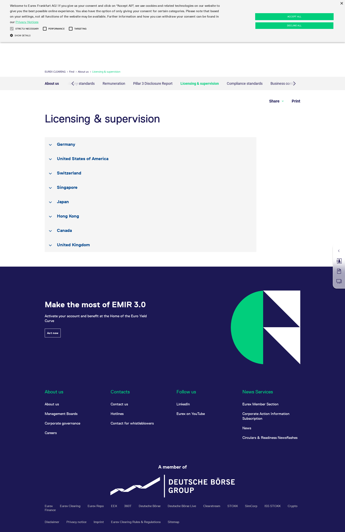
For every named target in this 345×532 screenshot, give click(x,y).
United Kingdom (73, 244)
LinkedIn (183, 404)
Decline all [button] (294, 25)
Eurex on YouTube (190, 414)
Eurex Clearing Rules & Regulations (136, 522)
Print (296, 101)
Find (71, 71)
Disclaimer (52, 522)
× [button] (341, 3)
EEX (114, 506)
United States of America (82, 158)
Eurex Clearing (55, 71)
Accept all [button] (294, 16)
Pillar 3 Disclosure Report (152, 83)
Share (275, 101)
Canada (64, 230)
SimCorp (251, 506)
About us (83, 71)
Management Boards (61, 414)
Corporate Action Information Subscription (265, 416)
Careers (51, 433)
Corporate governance (62, 423)
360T (128, 506)
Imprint (99, 522)
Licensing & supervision (199, 83)
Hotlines (117, 414)
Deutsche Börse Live (182, 506)
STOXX (233, 506)
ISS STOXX (273, 506)
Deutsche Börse (150, 506)
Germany (66, 144)
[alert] (172, 21)
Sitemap (173, 522)
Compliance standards (245, 83)
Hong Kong (68, 216)
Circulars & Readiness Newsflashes (269, 437)
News (246, 428)
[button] (12, 29)
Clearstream (212, 506)
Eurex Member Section (260, 404)
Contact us (119, 404)
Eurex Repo (96, 506)
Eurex (49, 506)
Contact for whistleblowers (132, 423)
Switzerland (69, 172)
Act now (52, 333)
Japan (63, 201)
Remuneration (114, 83)
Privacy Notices (27, 22)
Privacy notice (76, 522)
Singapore (67, 187)
